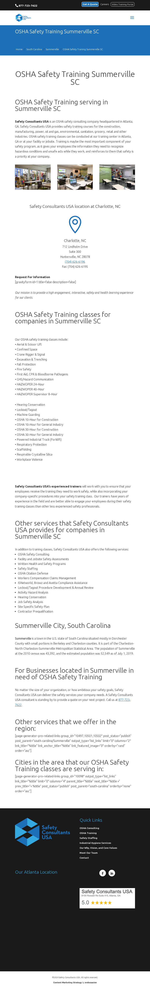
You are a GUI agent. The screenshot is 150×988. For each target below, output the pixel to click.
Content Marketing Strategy (67, 982)
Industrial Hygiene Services (95, 843)
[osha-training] (75, 188)
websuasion (91, 982)
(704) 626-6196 (75, 261)
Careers (104, 4)
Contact (84, 858)
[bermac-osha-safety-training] (33, 188)
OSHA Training (88, 833)
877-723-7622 (28, 5)
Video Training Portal (122, 4)
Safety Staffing (88, 838)
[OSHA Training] (117, 188)
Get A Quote (90, 4)
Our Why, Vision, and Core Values (98, 848)
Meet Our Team (89, 853)
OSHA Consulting (89, 828)
